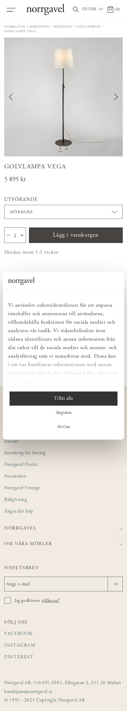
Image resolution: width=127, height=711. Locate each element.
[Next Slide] (116, 97)
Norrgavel (15, 26)
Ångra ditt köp (18, 511)
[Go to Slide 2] (66, 148)
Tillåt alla (63, 398)
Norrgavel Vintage (22, 488)
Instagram (20, 645)
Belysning (63, 26)
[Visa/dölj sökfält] (75, 9)
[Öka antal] (22, 235)
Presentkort (15, 476)
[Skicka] (115, 584)
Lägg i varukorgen (75, 235)
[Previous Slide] (11, 97)
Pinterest (19, 657)
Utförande (21, 199)
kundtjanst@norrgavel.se (28, 692)
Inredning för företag (25, 453)
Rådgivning (15, 500)
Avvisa (63, 426)
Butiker (11, 441)
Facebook (18, 634)
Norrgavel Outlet (21, 465)
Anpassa (64, 412)
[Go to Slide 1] (60, 148)
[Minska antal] (8, 235)
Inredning (39, 26)
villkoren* (51, 601)
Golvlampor (88, 26)
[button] (63, 96)
